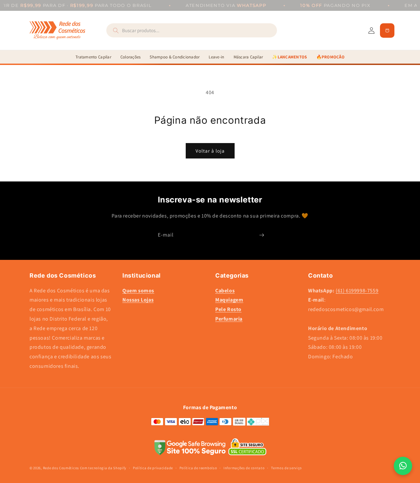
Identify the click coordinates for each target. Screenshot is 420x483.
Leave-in (216, 57)
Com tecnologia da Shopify (103, 468)
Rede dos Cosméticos (61, 468)
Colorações (130, 57)
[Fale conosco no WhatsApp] (403, 466)
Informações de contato (243, 468)
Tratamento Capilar (93, 57)
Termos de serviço (286, 468)
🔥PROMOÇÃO (330, 57)
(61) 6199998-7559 (357, 290)
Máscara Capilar (248, 57)
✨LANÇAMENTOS (289, 57)
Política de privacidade (153, 468)
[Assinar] (261, 235)
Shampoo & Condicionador (175, 57)
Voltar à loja (210, 151)
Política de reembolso (198, 468)
